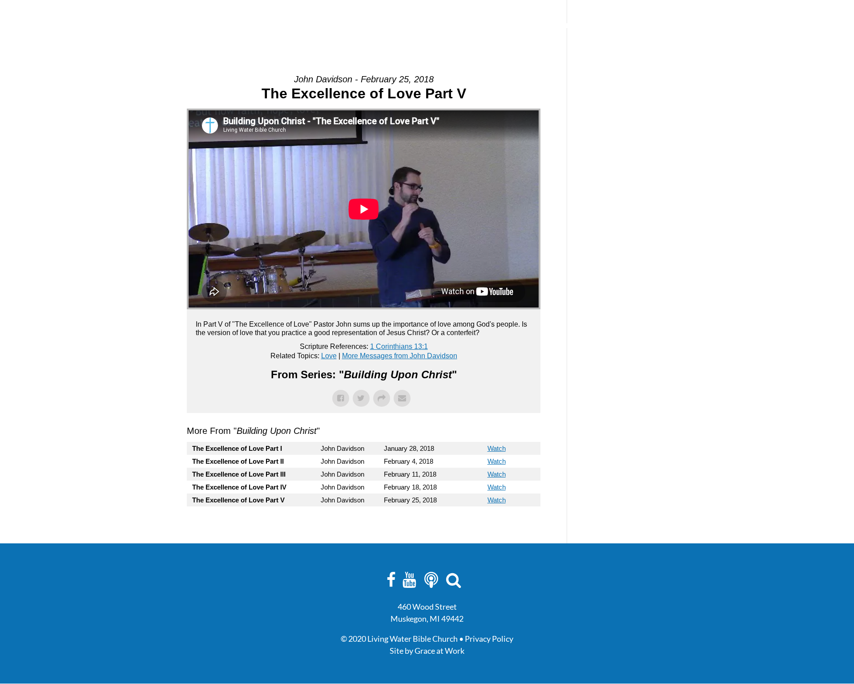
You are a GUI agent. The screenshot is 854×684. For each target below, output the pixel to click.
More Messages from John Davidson (399, 356)
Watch (496, 448)
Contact (651, 25)
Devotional (603, 25)
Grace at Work (439, 651)
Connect (512, 25)
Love (329, 356)
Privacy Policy (489, 639)
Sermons (555, 25)
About (437, 25)
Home (404, 25)
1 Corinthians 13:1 (399, 346)
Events (472, 25)
